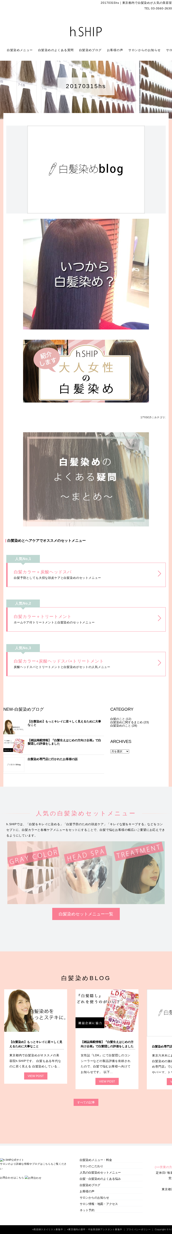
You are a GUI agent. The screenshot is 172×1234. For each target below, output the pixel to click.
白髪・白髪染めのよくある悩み (100, 1178)
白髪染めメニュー (20, 50)
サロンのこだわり (91, 1166)
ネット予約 (87, 1210)
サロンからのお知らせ (145, 50)
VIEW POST (36, 1076)
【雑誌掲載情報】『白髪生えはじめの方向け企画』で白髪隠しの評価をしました (64, 742)
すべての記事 (86, 1102)
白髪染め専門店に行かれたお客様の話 (53, 759)
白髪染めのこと (120, 725)
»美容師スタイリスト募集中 (48, 1229)
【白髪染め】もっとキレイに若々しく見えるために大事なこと (64, 723)
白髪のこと (117, 719)
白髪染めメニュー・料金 (96, 1160)
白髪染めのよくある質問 (56, 50)
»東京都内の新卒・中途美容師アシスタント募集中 (95, 1229)
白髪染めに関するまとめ (126, 722)
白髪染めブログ (91, 50)
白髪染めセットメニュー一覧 (86, 914)
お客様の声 (115, 50)
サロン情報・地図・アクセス (99, 1204)
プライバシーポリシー (138, 1229)
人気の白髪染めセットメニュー (100, 1172)
